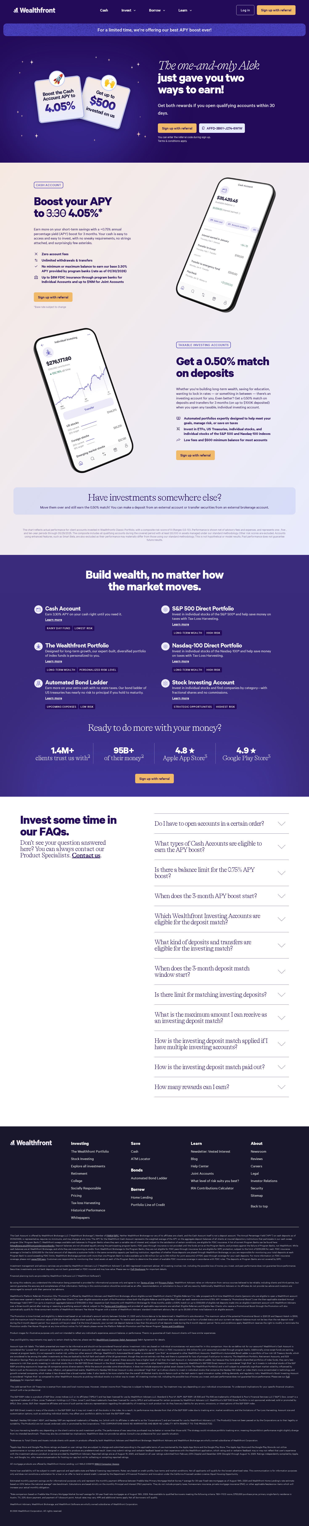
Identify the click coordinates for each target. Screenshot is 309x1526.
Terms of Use (147, 1282)
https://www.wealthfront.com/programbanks (32, 1245)
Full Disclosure (138, 1269)
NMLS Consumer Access (107, 1463)
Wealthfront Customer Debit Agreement (116, 1339)
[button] (221, 823)
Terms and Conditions (115, 1306)
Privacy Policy (166, 1282)
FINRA (110, 1235)
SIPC (116, 1235)
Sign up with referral (276, 10)
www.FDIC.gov (38, 1259)
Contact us (86, 855)
